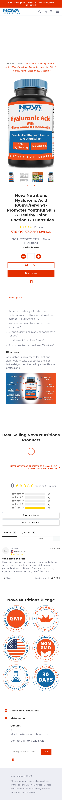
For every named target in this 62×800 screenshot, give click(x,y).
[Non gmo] (46, 648)
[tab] (15, 298)
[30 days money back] (46, 678)
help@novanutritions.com (32, 734)
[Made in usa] (16, 648)
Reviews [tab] (8, 532)
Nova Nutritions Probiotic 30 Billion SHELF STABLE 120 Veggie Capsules (33, 467)
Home (10, 63)
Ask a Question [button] (32, 522)
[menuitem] (39, 12)
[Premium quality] (46, 618)
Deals (20, 63)
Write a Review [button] (32, 515)
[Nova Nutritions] (11, 12)
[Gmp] (16, 618)
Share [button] (8, 578)
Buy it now (31, 273)
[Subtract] (23, 256)
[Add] (38, 256)
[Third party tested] (16, 678)
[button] (3, 3)
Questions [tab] (26, 532)
